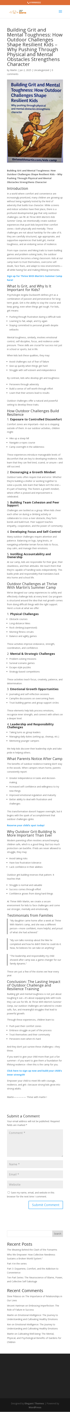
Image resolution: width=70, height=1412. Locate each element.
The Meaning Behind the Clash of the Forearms (32, 1249)
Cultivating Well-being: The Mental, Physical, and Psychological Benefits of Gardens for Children (34, 1337)
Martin (13, 70)
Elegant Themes (34, 1403)
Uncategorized (41, 70)
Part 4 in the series (17, 1263)
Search (57, 1233)
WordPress (35, 1407)
